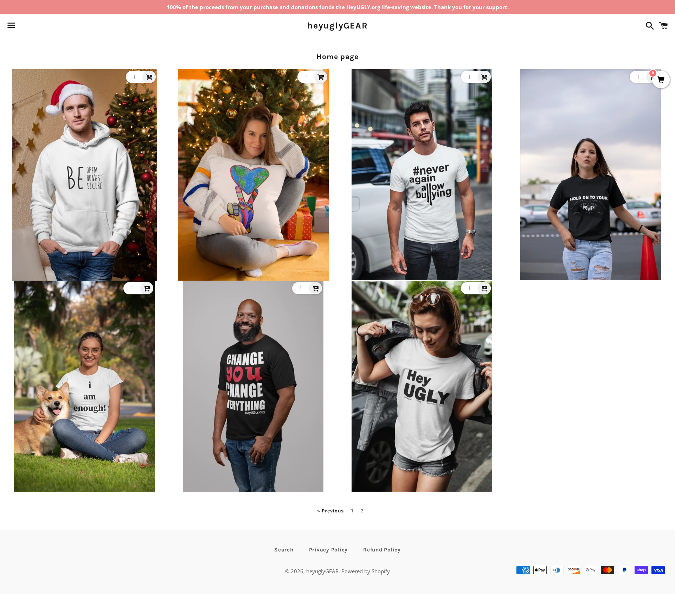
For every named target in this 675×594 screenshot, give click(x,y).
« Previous (330, 511)
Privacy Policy (328, 550)
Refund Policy (382, 550)
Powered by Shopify (365, 571)
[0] (661, 80)
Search (284, 550)
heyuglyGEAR (337, 25)
